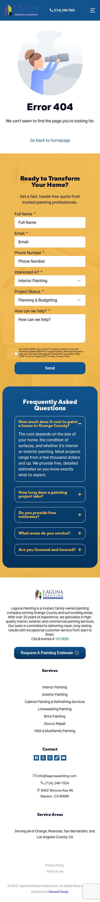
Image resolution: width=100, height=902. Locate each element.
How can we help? (31, 311)
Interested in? (27, 272)
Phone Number (28, 252)
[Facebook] (36, 757)
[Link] (56, 757)
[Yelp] (43, 757)
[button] (50, 449)
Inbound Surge (58, 892)
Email (20, 233)
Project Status (28, 291)
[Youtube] (63, 757)
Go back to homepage (50, 140)
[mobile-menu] (90, 10)
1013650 (62, 639)
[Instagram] (50, 757)
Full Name (24, 214)
